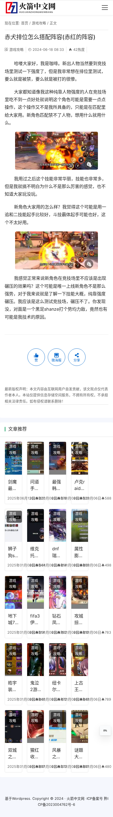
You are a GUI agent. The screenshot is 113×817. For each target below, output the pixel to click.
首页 (24, 23)
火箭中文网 (75, 799)
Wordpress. (21, 799)
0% (105, 730)
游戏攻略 (39, 23)
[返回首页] (33, 8)
